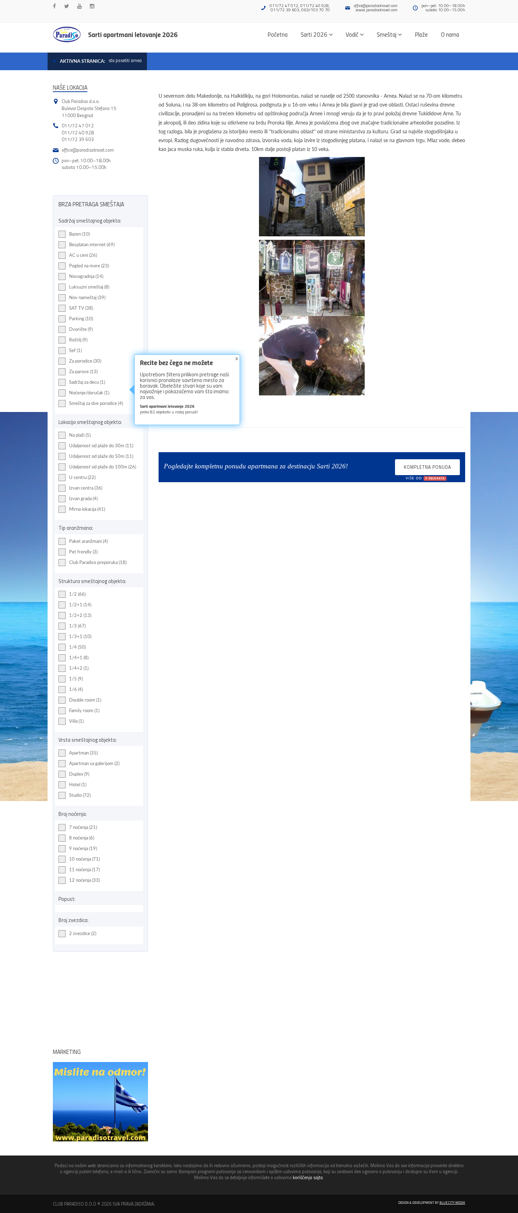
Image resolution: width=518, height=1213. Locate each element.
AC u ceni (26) (83, 255)
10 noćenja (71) (84, 859)
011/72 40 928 (78, 132)
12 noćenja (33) (84, 880)
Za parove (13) (83, 371)
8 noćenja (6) (81, 838)
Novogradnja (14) (86, 276)
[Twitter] (66, 6)
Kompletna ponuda (427, 469)
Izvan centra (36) (85, 488)
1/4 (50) (77, 647)
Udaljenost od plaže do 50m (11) (101, 456)
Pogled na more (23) (89, 265)
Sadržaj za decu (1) (87, 382)
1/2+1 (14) (80, 604)
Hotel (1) (77, 784)
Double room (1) (85, 700)
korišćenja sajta (308, 1177)
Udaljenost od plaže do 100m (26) (102, 466)
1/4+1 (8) (78, 657)
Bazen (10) (79, 234)
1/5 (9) (76, 678)
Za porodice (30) (85, 361)
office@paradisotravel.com (375, 5)
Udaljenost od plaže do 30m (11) (101, 445)
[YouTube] (79, 6)
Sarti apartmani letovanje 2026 (133, 34)
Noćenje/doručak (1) (89, 392)
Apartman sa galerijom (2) (94, 763)
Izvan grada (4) (83, 498)
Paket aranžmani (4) (88, 541)
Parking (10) (81, 318)
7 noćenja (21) (83, 827)
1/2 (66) (77, 594)
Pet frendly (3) (83, 551)
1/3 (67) (77, 626)
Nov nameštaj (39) (87, 297)
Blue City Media (452, 1202)
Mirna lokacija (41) (87, 509)
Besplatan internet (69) (92, 244)
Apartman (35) (83, 753)
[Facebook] (54, 6)
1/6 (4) (76, 689)
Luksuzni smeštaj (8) (89, 287)
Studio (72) (80, 795)
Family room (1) (84, 710)
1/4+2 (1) (78, 668)
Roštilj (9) (78, 339)
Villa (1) (76, 721)
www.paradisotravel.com (376, 10)
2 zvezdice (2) (82, 933)
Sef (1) (75, 350)
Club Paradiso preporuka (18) (98, 562)
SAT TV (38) (81, 308)
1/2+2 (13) (80, 615)
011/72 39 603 (78, 139)
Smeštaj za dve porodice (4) (96, 403)
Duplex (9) (79, 774)
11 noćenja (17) (84, 869)
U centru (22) (82, 477)
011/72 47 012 (78, 125)
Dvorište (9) (81, 329)
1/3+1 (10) (80, 636)
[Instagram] (92, 6)
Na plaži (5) (80, 435)
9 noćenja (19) (83, 848)
